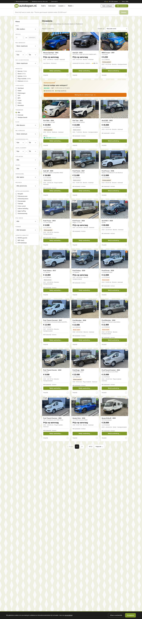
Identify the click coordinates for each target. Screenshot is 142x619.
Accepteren (130, 615)
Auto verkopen (107, 6)
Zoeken (123, 12)
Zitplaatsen (19, 156)
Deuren (17, 165)
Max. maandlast (20, 42)
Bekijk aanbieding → (56, 70)
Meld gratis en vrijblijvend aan (84, 95)
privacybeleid (68, 615)
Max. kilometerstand (22, 60)
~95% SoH (51, 137)
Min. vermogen (20, 130)
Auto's (43, 6)
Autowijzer (52, 6)
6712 (90, 446)
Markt (70, 6)
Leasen (61, 6)
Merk (17, 25)
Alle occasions (122, 6)
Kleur (17, 121)
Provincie (18, 182)
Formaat (18, 226)
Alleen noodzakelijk (116, 615)
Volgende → (99, 446)
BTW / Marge (19, 218)
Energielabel (19, 173)
